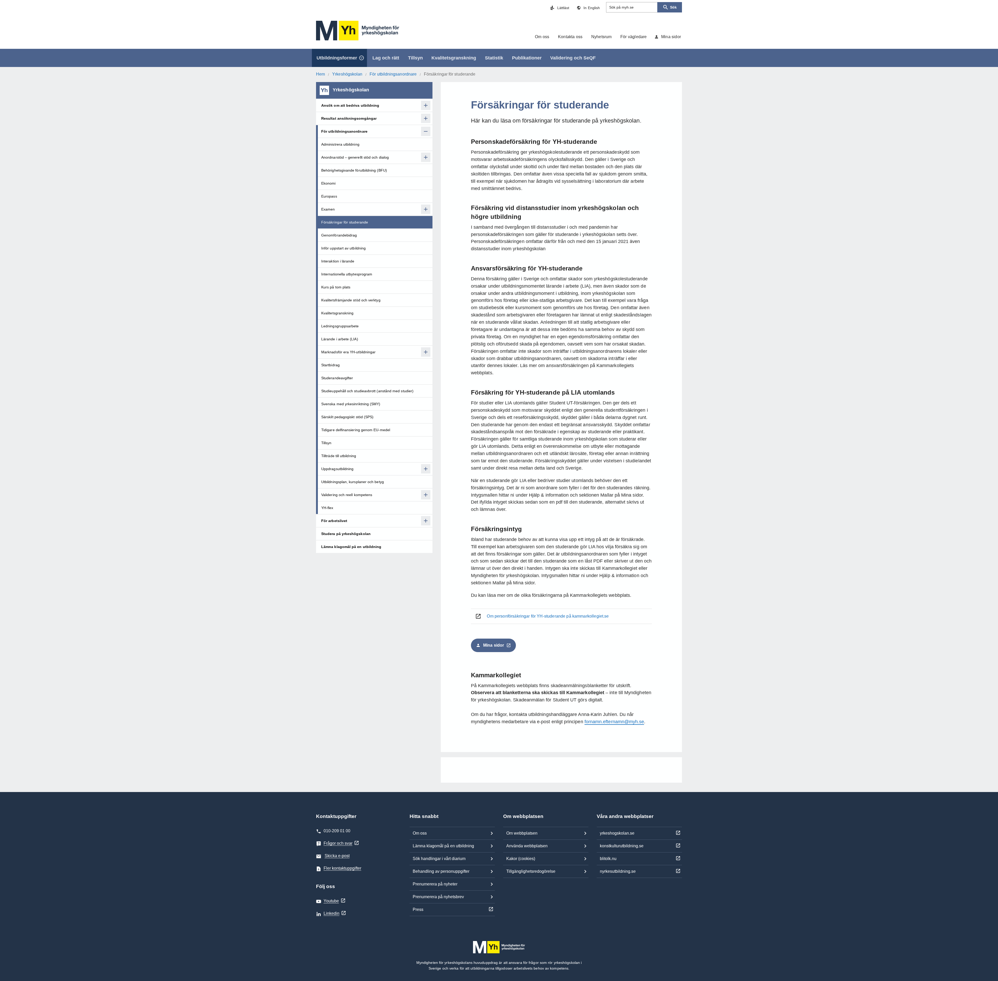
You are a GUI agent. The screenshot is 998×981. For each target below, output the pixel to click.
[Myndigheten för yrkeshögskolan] (357, 31)
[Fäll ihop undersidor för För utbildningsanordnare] (425, 131)
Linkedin (331, 913)
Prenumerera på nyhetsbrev (438, 897)
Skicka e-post (337, 856)
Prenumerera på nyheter (435, 884)
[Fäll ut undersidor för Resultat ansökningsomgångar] (425, 118)
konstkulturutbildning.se (622, 846)
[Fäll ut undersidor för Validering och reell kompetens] (425, 494)
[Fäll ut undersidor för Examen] (425, 209)
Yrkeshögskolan (347, 74)
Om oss (420, 833)
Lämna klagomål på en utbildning (443, 846)
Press (418, 909)
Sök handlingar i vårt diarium (439, 858)
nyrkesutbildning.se (618, 871)
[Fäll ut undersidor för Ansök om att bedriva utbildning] (425, 105)
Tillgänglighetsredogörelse (530, 871)
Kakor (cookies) (520, 858)
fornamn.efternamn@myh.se (614, 721)
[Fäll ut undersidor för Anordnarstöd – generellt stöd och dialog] (425, 157)
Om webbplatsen (521, 833)
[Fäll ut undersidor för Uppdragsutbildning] (425, 468)
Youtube (331, 901)
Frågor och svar (338, 843)
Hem (320, 74)
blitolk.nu (608, 858)
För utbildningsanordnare (393, 74)
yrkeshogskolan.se (617, 833)
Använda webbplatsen (527, 846)
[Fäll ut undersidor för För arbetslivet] (425, 520)
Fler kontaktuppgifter (342, 868)
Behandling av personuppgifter (441, 871)
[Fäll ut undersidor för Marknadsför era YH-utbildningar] (425, 352)
